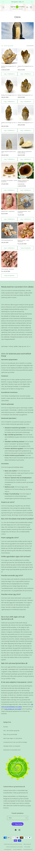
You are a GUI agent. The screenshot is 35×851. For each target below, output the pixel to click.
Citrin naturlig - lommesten (7, 269)
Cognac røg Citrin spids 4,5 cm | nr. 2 (8, 152)
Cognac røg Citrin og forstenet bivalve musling (25, 152)
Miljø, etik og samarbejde (10, 734)
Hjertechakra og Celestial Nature (14, 844)
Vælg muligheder (26, 248)
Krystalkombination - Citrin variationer (24, 212)
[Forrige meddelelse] (3, 2)
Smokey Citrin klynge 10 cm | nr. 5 (9, 95)
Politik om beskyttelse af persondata (14, 846)
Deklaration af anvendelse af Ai (12, 750)
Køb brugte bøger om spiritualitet (12, 738)
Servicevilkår (27, 846)
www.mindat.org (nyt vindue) (13, 709)
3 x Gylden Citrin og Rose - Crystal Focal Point (9, 181)
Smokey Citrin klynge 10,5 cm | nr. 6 (25, 67)
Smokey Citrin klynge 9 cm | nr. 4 (25, 95)
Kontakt (5, 726)
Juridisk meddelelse (17, 849)
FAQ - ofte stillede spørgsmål (11, 730)
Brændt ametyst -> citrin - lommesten (24, 241)
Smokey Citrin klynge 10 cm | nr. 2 (25, 122)
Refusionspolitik (27, 844)
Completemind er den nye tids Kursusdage (15, 742)
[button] (3, 7)
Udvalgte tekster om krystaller (11, 746)
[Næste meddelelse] (32, 2)
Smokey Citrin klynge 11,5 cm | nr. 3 (9, 123)
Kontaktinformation (27, 849)
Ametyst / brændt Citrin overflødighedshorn (23, 181)
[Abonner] (26, 818)
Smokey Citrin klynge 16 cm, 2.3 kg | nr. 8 (8, 67)
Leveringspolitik (7, 849)
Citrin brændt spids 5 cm (7, 240)
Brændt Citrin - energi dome (7, 211)
